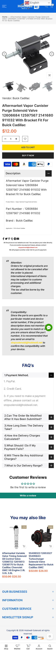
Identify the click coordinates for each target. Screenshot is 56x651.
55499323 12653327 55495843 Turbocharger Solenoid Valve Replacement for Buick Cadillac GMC (41, 560)
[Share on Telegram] (15, 238)
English (34, 2)
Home (4, 17)
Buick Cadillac (21, 98)
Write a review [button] (28, 495)
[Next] (52, 54)
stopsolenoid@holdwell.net (27, 247)
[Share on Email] (18, 238)
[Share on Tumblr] (12, 238)
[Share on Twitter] (6, 238)
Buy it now (28, 155)
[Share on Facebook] (3, 238)
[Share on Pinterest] (9, 238)
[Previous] (4, 54)
